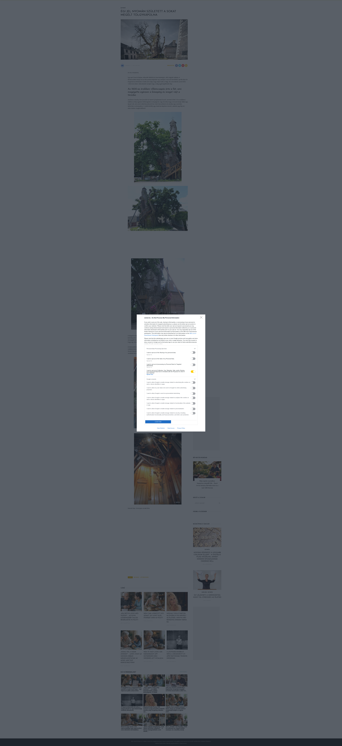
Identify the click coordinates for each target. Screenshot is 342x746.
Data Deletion (161, 428)
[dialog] (171, 373)
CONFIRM (158, 422)
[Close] (202, 318)
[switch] (193, 352)
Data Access (171, 428)
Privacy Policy (181, 428)
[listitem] (171, 349)
